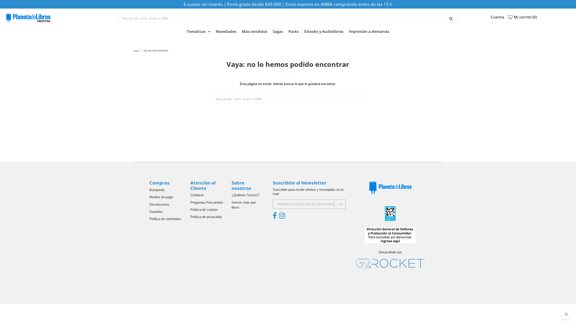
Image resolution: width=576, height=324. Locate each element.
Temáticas (196, 31)
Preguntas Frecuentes (206, 202)
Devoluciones (159, 204)
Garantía (155, 212)
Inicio (136, 51)
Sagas (278, 31)
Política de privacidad (206, 217)
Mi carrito (525, 17)
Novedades (226, 31)
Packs (293, 31)
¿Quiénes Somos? (245, 195)
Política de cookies (204, 210)
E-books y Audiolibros (323, 31)
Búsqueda (156, 190)
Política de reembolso (165, 219)
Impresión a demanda (369, 31)
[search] (288, 18)
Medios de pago (161, 197)
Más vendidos (254, 31)
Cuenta (497, 17)
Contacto (197, 195)
